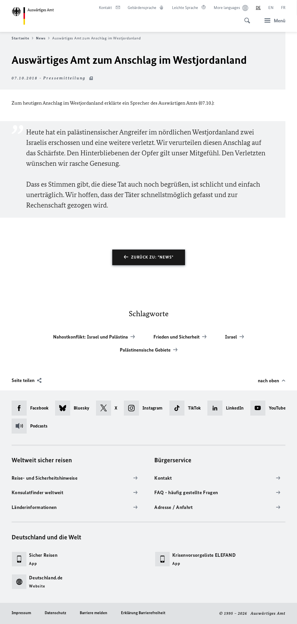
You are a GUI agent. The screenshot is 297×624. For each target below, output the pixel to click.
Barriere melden (93, 612)
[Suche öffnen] (245, 17)
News (40, 38)
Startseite (20, 38)
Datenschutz (55, 612)
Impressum (21, 612)
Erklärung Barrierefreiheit (143, 612)
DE (258, 7)
